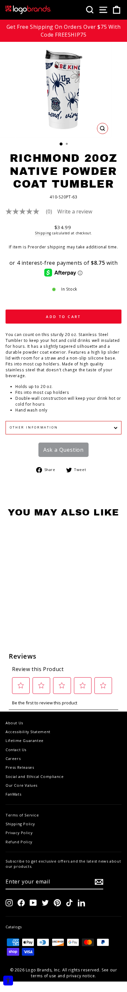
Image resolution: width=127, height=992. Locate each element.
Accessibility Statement (28, 731)
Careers (13, 758)
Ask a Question (63, 449)
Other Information (34, 427)
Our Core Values (21, 785)
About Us (14, 722)
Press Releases (20, 767)
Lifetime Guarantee (25, 740)
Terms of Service (22, 815)
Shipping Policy (20, 823)
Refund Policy (19, 841)
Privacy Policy (19, 832)
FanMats (13, 794)
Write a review (74, 211)
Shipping (43, 233)
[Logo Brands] (28, 10)
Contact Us (16, 749)
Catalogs (14, 926)
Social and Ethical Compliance (35, 776)
